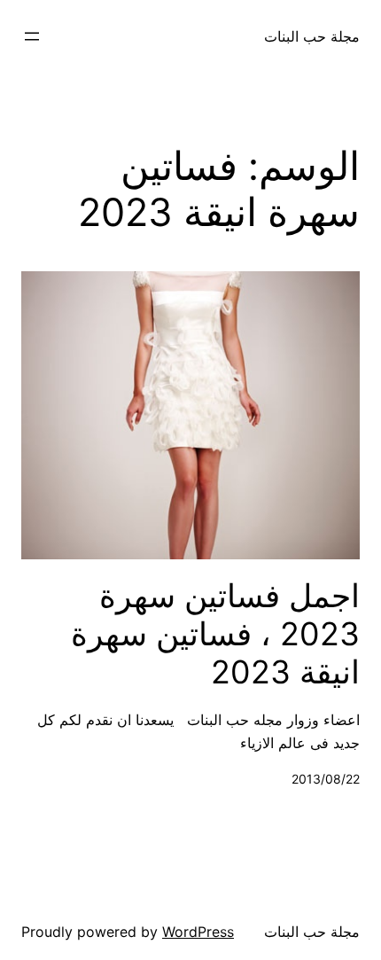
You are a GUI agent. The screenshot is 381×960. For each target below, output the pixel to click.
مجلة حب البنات (312, 36)
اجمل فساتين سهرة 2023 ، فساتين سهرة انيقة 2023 (215, 634)
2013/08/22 (326, 778)
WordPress (198, 931)
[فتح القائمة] (32, 36)
